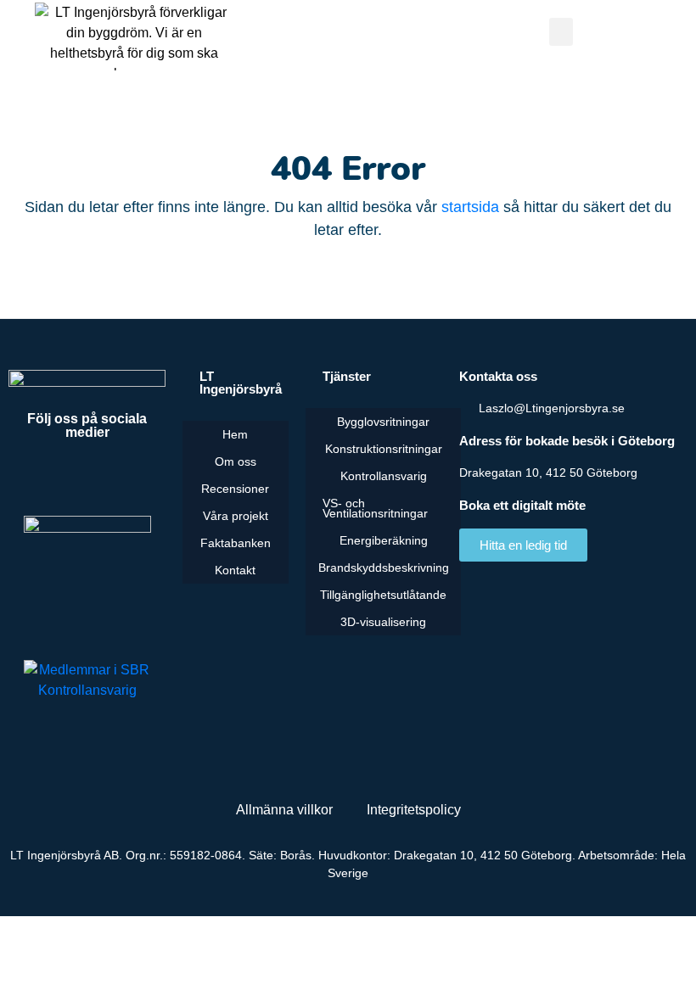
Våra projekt (235, 516)
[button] (561, 32)
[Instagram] (134, 477)
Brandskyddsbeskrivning (383, 567)
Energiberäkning (384, 540)
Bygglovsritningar (383, 421)
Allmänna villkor (284, 809)
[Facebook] (41, 477)
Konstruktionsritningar (383, 449)
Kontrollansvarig (383, 476)
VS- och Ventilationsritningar (375, 508)
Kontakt (235, 570)
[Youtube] (87, 477)
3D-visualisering (383, 622)
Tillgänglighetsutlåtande (383, 594)
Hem (235, 434)
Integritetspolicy (414, 809)
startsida (470, 207)
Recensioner (235, 488)
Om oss (235, 461)
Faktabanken (235, 543)
